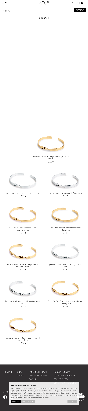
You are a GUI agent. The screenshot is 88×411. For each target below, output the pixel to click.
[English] (76, 3)
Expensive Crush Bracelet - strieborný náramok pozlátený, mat (65, 302)
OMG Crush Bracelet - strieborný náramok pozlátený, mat (23, 228)
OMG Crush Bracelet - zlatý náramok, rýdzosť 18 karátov (51, 157)
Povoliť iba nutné (28, 401)
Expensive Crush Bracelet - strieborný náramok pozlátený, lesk (23, 339)
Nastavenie (72, 401)
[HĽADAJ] (80, 10)
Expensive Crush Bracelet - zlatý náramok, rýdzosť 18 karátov (22, 265)
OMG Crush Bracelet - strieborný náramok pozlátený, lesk (65, 228)
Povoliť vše (15, 401)
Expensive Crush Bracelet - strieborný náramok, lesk (22, 302)
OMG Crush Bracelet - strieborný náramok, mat (23, 193)
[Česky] (73, 3)
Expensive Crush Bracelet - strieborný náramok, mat (65, 265)
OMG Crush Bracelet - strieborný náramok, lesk (65, 193)
